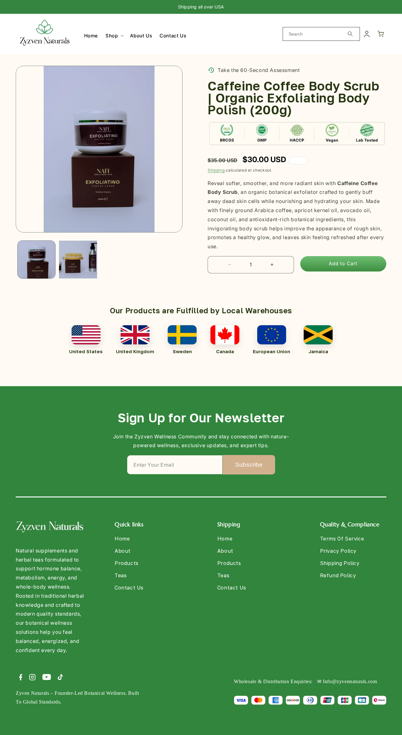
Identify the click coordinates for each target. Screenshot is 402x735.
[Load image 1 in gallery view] (36, 259)
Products (127, 563)
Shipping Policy (340, 563)
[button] (114, 36)
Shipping (216, 170)
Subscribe (249, 464)
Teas (121, 575)
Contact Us (129, 587)
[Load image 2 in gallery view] (78, 259)
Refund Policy (338, 575)
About (123, 551)
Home (122, 539)
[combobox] (321, 34)
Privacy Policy (338, 551)
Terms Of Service (342, 539)
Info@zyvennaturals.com (350, 681)
